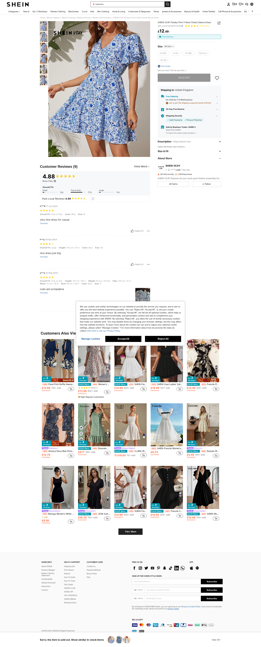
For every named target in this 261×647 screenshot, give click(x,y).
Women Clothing (68, 18)
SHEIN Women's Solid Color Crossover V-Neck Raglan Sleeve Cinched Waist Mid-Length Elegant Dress (203, 514)
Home (42, 18)
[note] (58, 379)
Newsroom (45, 586)
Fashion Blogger (48, 570)
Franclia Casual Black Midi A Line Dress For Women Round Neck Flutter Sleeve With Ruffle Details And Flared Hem (167, 511)
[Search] (167, 4)
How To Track (69, 581)
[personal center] (228, 4)
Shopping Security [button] (174, 116)
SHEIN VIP (68, 592)
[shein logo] (18, 4)
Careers (44, 590)
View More (130, 531)
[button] (246, 4)
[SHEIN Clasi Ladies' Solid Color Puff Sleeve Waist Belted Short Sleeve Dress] (167, 360)
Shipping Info (69, 566)
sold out (184, 77)
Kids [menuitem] (92, 11)
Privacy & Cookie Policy (190, 607)
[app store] (191, 569)
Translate (44, 223)
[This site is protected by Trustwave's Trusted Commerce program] (134, 631)
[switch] (92, 198)
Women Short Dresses (101, 18)
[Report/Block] (148, 231)
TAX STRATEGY (70, 595)
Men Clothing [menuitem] (103, 11)
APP (191, 562)
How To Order (69, 577)
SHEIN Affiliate (70, 599)
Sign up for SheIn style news (147, 576)
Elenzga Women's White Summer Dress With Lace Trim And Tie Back (58, 514)
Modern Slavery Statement (47, 574)
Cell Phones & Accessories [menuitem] (229, 11)
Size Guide (68, 585)
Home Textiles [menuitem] (209, 11)
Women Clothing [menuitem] (57, 11)
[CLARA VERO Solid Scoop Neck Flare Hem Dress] (130, 424)
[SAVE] (217, 78)
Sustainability (46, 579)
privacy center (173, 609)
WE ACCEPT (137, 620)
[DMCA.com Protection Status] (141, 631)
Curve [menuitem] (84, 11)
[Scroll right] (252, 11)
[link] (234, 4)
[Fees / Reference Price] (170, 32)
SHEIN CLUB (69, 588)
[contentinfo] (177, 625)
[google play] (197, 569)
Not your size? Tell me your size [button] (171, 70)
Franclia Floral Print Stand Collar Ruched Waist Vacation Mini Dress (203, 384)
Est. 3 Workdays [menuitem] (40, 11)
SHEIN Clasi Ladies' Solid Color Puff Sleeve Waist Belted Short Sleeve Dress (167, 384)
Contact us (91, 566)
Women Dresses (84, 18)
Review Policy (48, 181)
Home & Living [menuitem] (118, 11)
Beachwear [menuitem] (73, 11)
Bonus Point (92, 574)
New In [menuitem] (26, 11)
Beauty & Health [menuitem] (192, 11)
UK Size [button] (167, 46)
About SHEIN (46, 566)
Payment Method (94, 570)
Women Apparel (53, 18)
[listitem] (58, 368)
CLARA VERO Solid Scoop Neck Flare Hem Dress (131, 451)
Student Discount (48, 583)
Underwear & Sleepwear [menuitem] (139, 11)
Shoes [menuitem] (156, 11)
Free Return (69, 570)
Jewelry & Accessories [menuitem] (171, 11)
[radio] (163, 53)
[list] (159, 568)
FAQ (88, 577)
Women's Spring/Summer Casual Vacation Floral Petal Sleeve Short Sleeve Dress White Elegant (94, 384)
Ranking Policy (70, 603)
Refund (67, 574)
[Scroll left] (249, 11)
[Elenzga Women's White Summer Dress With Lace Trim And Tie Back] (58, 487)
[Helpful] (132, 231)
